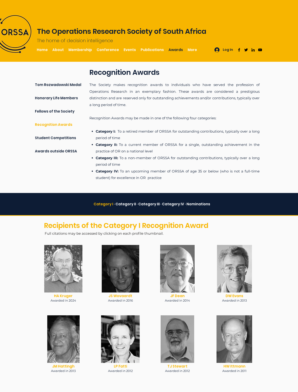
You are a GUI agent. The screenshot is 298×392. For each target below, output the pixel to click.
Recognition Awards (53, 124)
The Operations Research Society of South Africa (121, 31)
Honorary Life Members (56, 98)
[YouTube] (260, 50)
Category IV (173, 204)
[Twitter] (246, 50)
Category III (149, 204)
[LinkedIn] (253, 50)
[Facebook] (239, 50)
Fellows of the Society (54, 111)
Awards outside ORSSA (56, 151)
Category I (103, 204)
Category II (126, 204)
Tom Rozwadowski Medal (58, 84)
